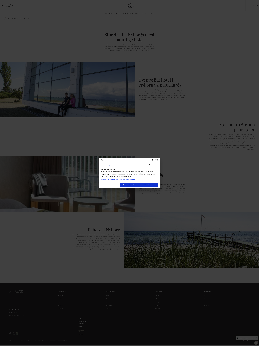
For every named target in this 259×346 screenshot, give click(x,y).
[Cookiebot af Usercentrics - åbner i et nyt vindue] (152, 160)
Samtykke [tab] (109, 164)
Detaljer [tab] (129, 164)
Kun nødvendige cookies (129, 184)
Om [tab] (150, 164)
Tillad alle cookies (149, 184)
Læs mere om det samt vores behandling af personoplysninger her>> (118, 179)
